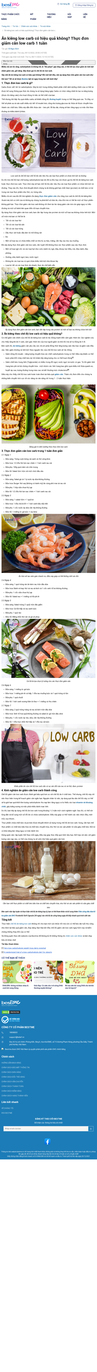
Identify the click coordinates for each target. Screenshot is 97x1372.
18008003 (13, 1032)
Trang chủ (6, 26)
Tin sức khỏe (45, 26)
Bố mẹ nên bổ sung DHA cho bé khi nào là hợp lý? (79, 987)
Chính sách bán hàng (11, 1072)
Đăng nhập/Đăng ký (85, 5)
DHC (55, 1049)
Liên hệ (85, 15)
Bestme (25, 79)
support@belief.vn (16, 1037)
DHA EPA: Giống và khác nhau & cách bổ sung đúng (15, 987)
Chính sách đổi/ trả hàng (13, 1077)
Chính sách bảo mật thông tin (16, 1067)
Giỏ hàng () (65, 4)
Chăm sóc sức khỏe (29, 26)
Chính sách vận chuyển (12, 1082)
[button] (92, 975)
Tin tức (15, 26)
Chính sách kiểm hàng (12, 1091)
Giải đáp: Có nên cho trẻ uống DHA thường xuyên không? (48, 987)
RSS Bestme (7, 1113)
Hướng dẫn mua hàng (11, 1063)
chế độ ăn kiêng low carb (20, 924)
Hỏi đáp (70, 15)
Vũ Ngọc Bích (13, 49)
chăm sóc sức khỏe (74, 936)
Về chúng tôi (7, 1108)
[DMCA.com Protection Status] (48, 1011)
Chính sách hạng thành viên (15, 1096)
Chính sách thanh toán (12, 1086)
